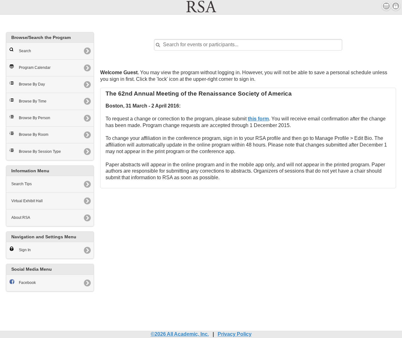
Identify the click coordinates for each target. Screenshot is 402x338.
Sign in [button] (395, 6)
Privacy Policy (235, 334)
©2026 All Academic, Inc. (180, 334)
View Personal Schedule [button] (386, 6)
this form (258, 118)
